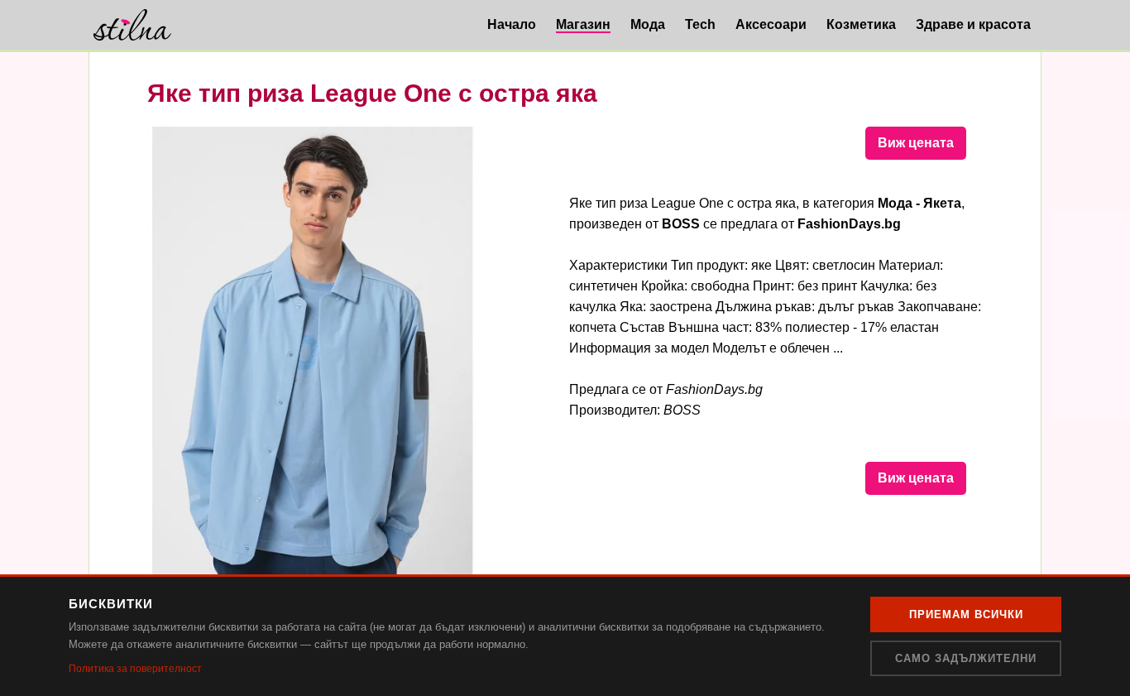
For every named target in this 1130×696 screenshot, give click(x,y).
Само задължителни (966, 658)
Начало (511, 24)
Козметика (861, 24)
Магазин (583, 24)
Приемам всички (966, 614)
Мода (647, 24)
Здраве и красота (973, 24)
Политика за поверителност (135, 668)
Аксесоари (771, 24)
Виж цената (916, 143)
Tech (700, 24)
